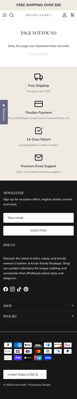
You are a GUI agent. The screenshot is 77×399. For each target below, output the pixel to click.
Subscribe (38, 230)
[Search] (13, 15)
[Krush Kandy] (38, 15)
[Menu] (4, 15)
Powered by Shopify (39, 384)
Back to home (38, 54)
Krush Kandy (19, 384)
